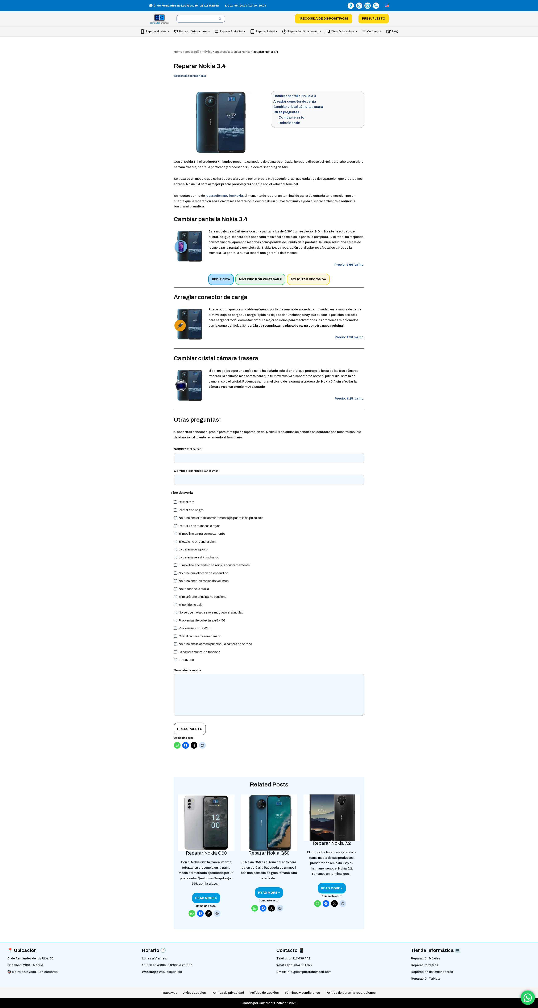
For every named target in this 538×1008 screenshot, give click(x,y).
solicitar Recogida (308, 279)
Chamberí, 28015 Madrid (25, 965)
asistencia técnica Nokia (232, 51)
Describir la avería (188, 670)
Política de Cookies (264, 992)
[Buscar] (220, 18)
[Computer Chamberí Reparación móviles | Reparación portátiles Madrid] (159, 19)
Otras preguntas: (286, 112)
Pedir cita (221, 279)
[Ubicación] (351, 6)
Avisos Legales (194, 992)
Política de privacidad (228, 992)
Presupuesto (373, 18)
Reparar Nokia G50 (268, 853)
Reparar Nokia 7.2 (332, 843)
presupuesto (189, 729)
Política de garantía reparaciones (351, 992)
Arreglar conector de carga (294, 101)
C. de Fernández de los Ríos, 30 (30, 958)
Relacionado (289, 123)
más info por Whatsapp (260, 279)
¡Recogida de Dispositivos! (323, 18)
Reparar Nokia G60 (206, 853)
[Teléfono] (376, 6)
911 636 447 (301, 958)
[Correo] (367, 6)
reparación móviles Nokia (224, 195)
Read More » (204, 899)
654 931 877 (303, 965)
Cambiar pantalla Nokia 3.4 (294, 96)
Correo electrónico (197, 470)
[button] (168, 31)
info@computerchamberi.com (309, 972)
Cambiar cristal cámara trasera (298, 106)
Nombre (188, 449)
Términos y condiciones (302, 992)
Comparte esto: (292, 117)
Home (178, 51)
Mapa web (169, 992)
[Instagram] (359, 6)
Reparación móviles (198, 51)
